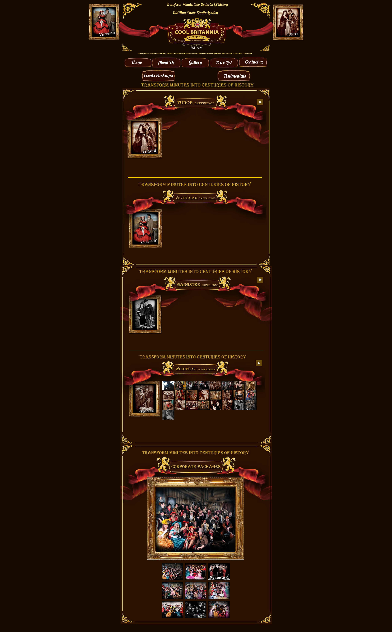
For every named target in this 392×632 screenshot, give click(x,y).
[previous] (169, 148)
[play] (250, 417)
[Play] (260, 102)
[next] (253, 148)
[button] (170, 125)
